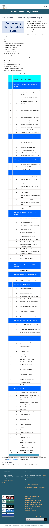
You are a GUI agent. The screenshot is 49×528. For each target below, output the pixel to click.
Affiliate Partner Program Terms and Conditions (35, 487)
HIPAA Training (8, 525)
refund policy (38, 477)
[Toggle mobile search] (44, 6)
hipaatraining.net (34, 525)
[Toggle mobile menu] (46, 6)
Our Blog (3, 482)
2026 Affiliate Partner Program (31, 484)
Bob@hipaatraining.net (12, 459)
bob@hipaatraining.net (30, 0)
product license (30, 477)
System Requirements (29, 481)
